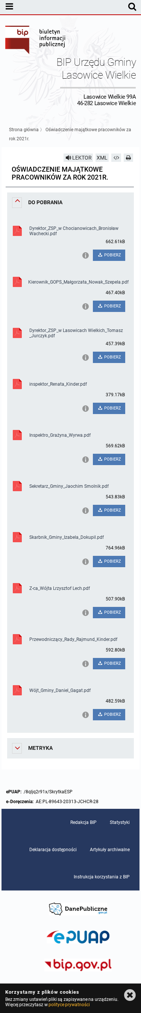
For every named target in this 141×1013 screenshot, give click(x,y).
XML (102, 158)
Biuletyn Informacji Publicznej (35, 41)
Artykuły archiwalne (110, 849)
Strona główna (24, 129)
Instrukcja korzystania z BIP (102, 877)
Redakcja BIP (83, 822)
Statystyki (120, 822)
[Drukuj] (128, 158)
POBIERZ (112, 255)
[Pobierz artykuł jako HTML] (116, 158)
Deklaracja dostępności (53, 849)
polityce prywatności (69, 1004)
